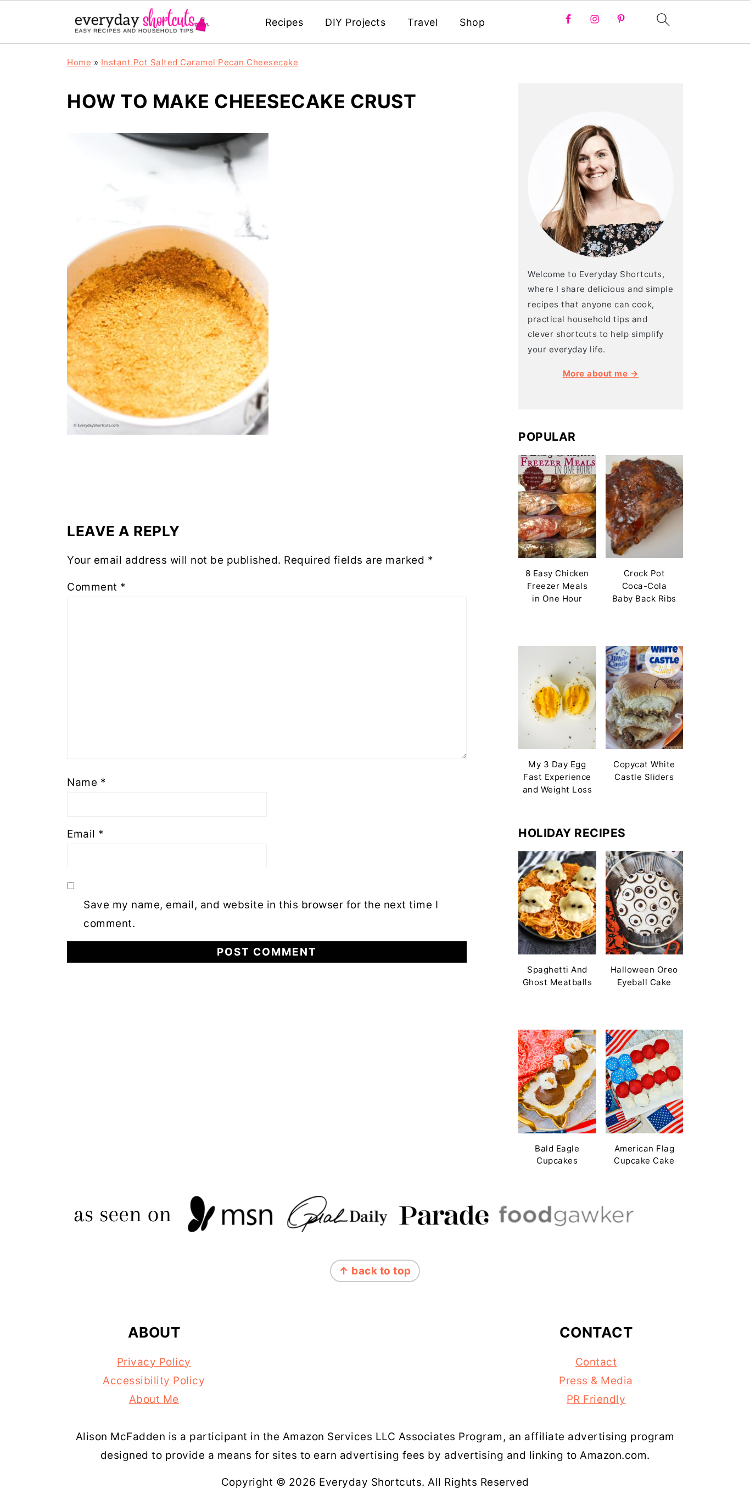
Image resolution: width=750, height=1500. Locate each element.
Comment (96, 587)
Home (79, 62)
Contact (596, 1362)
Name (86, 782)
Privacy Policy (154, 1362)
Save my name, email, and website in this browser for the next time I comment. (260, 914)
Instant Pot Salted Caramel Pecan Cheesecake (200, 62)
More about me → (601, 373)
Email (85, 834)
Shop (472, 22)
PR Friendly (596, 1399)
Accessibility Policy (154, 1380)
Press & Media (596, 1380)
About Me (154, 1399)
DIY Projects (355, 22)
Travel (422, 22)
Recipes (284, 22)
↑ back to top (375, 1271)
